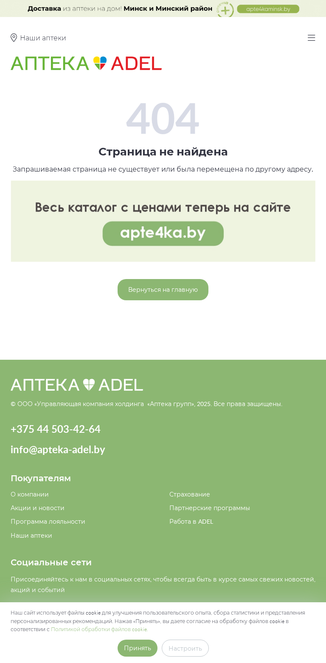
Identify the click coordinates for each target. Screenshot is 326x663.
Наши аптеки (31, 535)
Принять (137, 648)
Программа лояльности (48, 521)
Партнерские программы (209, 508)
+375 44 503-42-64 (56, 429)
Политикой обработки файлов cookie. (99, 629)
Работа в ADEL (191, 521)
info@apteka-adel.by (58, 449)
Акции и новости (38, 508)
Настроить (185, 648)
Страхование (189, 494)
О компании (30, 494)
